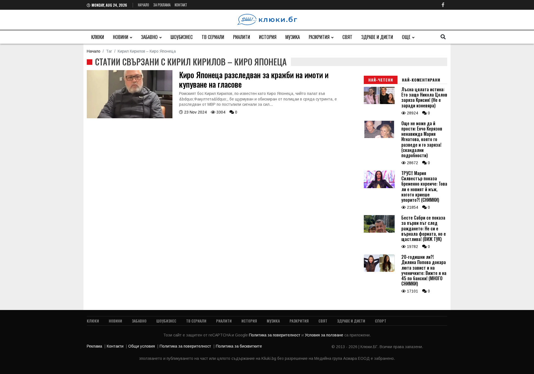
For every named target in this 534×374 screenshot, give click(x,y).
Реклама (94, 346)
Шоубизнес (181, 36)
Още (406, 36)
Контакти (115, 346)
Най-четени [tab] (380, 80)
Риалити (241, 36)
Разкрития (319, 36)
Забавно (149, 36)
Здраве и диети (377, 36)
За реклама (161, 5)
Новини (120, 36)
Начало (143, 5)
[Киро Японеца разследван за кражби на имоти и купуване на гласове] (129, 117)
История (267, 36)
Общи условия (141, 346)
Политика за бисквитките (239, 346)
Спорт (380, 321)
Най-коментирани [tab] (421, 80)
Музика (292, 36)
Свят (347, 36)
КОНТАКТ (181, 5)
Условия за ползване (324, 335)
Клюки (97, 36)
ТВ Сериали (213, 36)
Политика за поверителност (275, 335)
